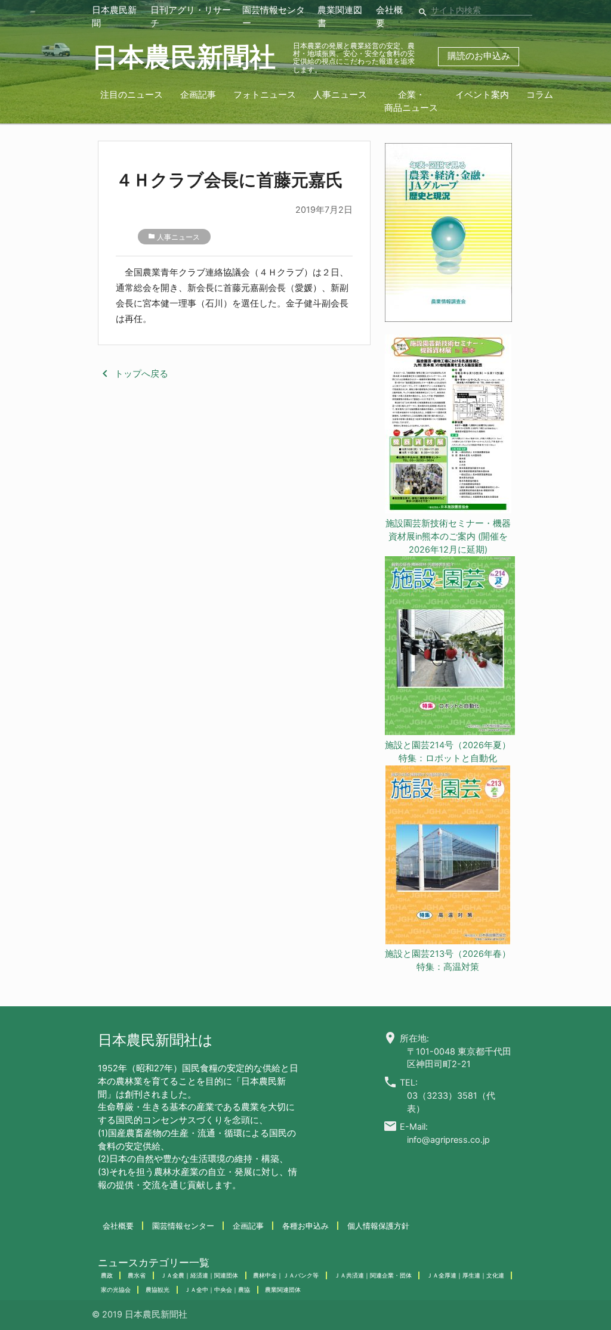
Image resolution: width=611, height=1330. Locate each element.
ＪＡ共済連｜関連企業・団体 (373, 1275)
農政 (107, 1275)
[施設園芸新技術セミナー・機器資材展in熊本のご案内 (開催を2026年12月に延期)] (448, 425)
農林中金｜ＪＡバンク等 (286, 1275)
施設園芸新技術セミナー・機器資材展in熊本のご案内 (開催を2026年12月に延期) (448, 536)
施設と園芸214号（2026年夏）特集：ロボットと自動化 (448, 752)
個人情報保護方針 (378, 1225)
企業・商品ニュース (411, 101)
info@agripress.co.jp (448, 1139)
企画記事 (198, 94)
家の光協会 (116, 1289)
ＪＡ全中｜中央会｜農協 (217, 1289)
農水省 (137, 1275)
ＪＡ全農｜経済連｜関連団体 (199, 1275)
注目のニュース (131, 94)
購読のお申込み (479, 56)
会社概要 (118, 1225)
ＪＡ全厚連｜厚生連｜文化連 (465, 1275)
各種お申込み (305, 1225)
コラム (539, 94)
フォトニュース (264, 94)
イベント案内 (482, 94)
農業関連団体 (283, 1289)
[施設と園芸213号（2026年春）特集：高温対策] (448, 856)
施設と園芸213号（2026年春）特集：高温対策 (448, 960)
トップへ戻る (133, 373)
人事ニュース (340, 94)
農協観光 (157, 1289)
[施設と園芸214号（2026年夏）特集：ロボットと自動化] (448, 647)
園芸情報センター (183, 1225)
